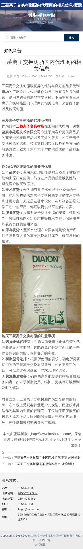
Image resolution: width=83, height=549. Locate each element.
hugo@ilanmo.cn (28, 509)
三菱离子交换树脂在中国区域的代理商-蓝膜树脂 (47, 457)
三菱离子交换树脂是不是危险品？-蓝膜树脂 (44, 464)
